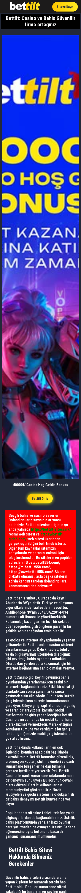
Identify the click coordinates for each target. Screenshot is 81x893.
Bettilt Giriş (40, 498)
